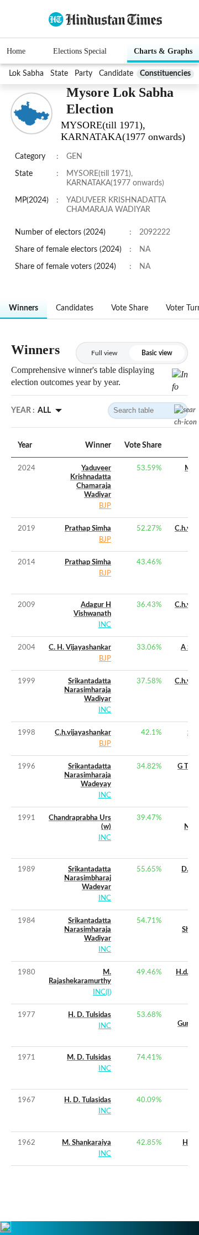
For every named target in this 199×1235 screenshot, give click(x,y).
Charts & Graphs (163, 51)
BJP (105, 506)
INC (104, 625)
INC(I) (102, 992)
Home (16, 51)
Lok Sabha (26, 73)
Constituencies (165, 73)
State (59, 73)
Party (83, 73)
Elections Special (80, 51)
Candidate (116, 73)
